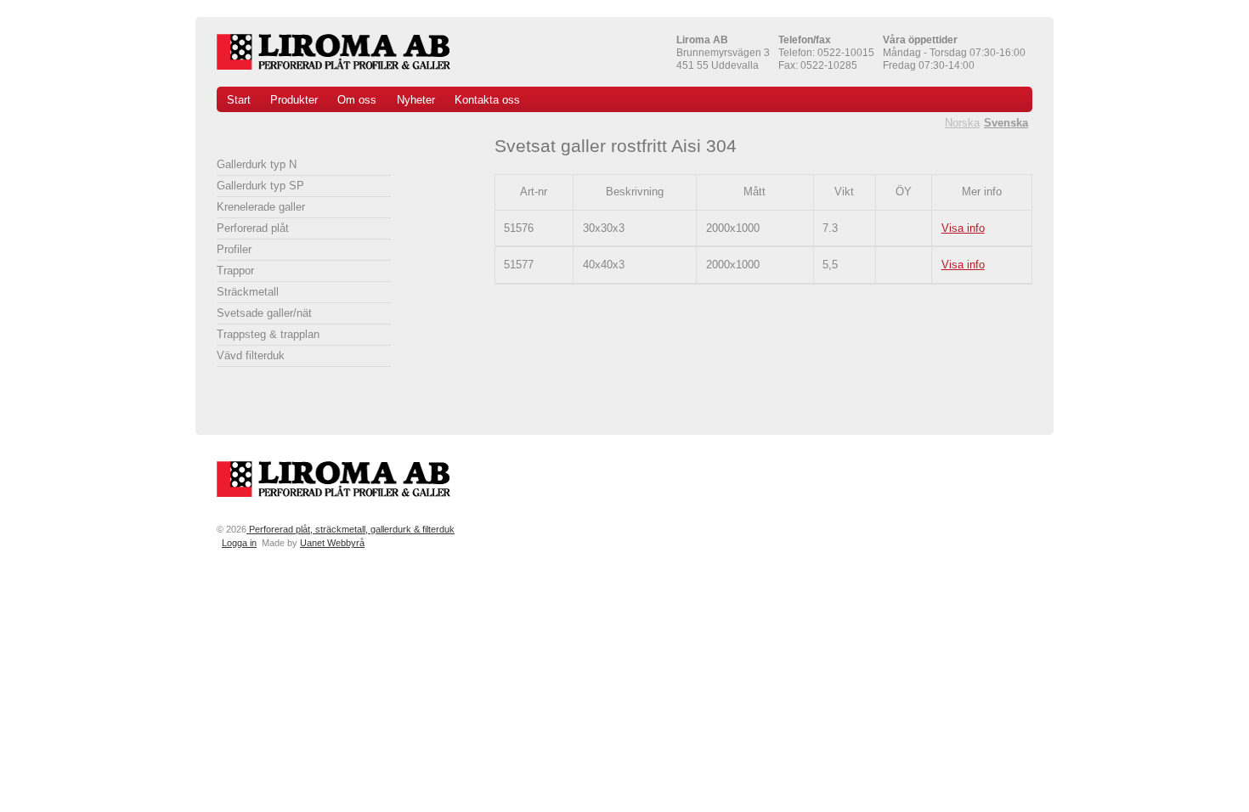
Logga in (239, 543)
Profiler (234, 249)
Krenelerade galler (261, 206)
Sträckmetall (248, 291)
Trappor (235, 270)
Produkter (294, 99)
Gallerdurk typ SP (260, 185)
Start (239, 99)
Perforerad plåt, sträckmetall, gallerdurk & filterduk (350, 529)
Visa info (963, 228)
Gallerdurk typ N (257, 164)
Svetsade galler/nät (264, 313)
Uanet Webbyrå (332, 543)
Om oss (356, 99)
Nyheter (416, 99)
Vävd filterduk (251, 355)
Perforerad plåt (253, 228)
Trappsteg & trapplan (268, 334)
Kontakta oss (487, 99)
